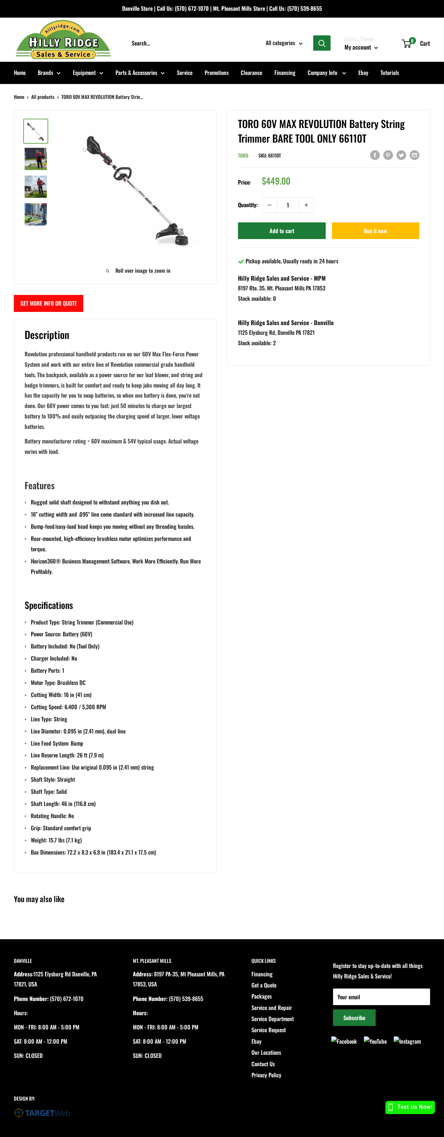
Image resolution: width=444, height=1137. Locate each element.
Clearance (251, 72)
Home (20, 72)
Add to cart (282, 231)
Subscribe (354, 1017)
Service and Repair (271, 1007)
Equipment (84, 72)
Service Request (268, 1030)
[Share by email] (414, 155)
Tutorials (390, 72)
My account (358, 47)
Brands (45, 72)
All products (42, 96)
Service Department (272, 1019)
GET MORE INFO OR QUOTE (48, 303)
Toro (243, 155)
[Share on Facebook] (375, 155)
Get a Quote (263, 985)
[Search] (322, 43)
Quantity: (248, 205)
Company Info (323, 72)
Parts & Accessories (136, 72)
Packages (261, 996)
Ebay (363, 72)
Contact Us (263, 1064)
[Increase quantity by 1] (306, 205)
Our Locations (266, 1052)
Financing (285, 72)
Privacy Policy (266, 1075)
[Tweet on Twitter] (401, 155)
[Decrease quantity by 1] (269, 205)
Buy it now (375, 231)
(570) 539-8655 (304, 8)
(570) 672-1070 (192, 8)
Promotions (217, 72)
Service (185, 72)
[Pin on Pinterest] (388, 155)
